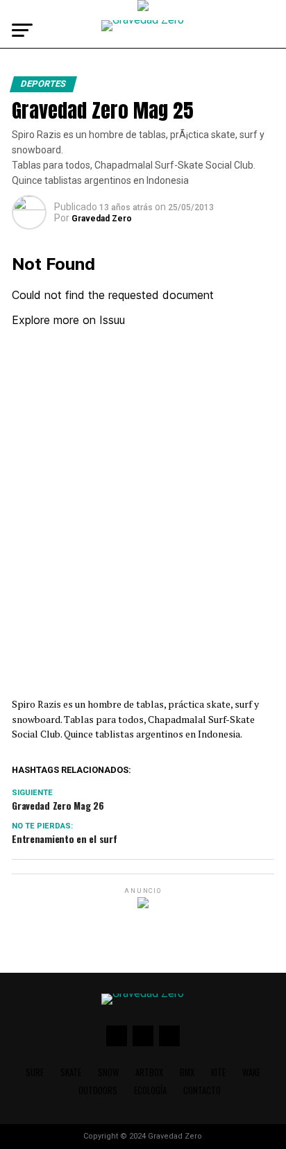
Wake (251, 1072)
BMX (187, 1072)
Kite (218, 1072)
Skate (70, 1072)
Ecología (150, 1090)
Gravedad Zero (102, 218)
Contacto (202, 1090)
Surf (35, 1072)
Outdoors (97, 1090)
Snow (108, 1072)
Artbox (149, 1072)
